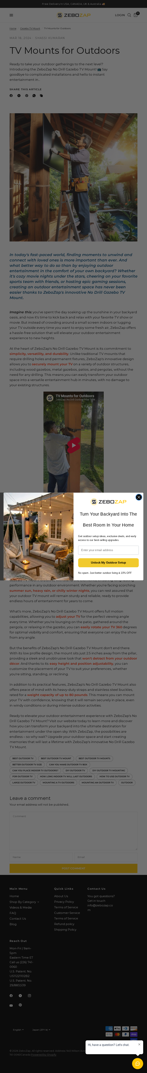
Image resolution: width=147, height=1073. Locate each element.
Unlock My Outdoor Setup (108, 562)
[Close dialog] (139, 497)
